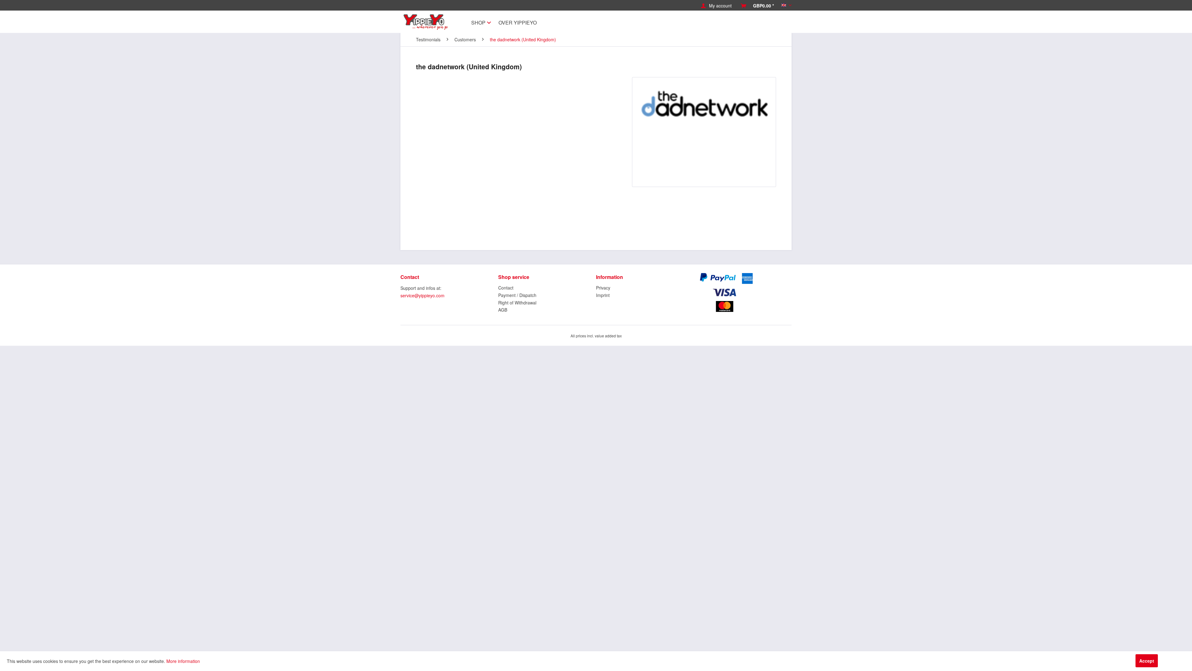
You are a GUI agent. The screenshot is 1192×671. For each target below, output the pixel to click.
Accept (1146, 661)
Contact (505, 288)
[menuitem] (716, 5)
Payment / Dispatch (517, 295)
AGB (502, 310)
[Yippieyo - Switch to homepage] (427, 22)
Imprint (603, 295)
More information (183, 661)
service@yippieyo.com (422, 295)
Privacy (603, 288)
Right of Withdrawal (517, 302)
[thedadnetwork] (704, 132)
